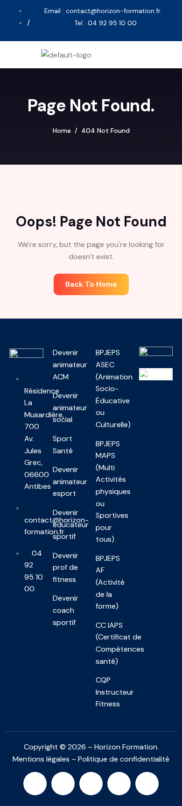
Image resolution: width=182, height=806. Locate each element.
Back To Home (91, 284)
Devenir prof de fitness (65, 567)
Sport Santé (63, 445)
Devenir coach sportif (65, 610)
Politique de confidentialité (123, 759)
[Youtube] (119, 783)
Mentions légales (41, 759)
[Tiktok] (147, 783)
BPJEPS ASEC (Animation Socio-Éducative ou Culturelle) (113, 388)
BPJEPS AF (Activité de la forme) (110, 582)
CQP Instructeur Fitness (113, 692)
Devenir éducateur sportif (70, 524)
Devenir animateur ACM (70, 364)
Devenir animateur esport (70, 481)
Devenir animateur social (70, 407)
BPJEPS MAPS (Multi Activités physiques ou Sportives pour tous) (113, 492)
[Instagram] (35, 783)
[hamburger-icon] (168, 55)
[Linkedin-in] (63, 783)
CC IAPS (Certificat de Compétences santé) (113, 643)
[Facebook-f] (91, 783)
